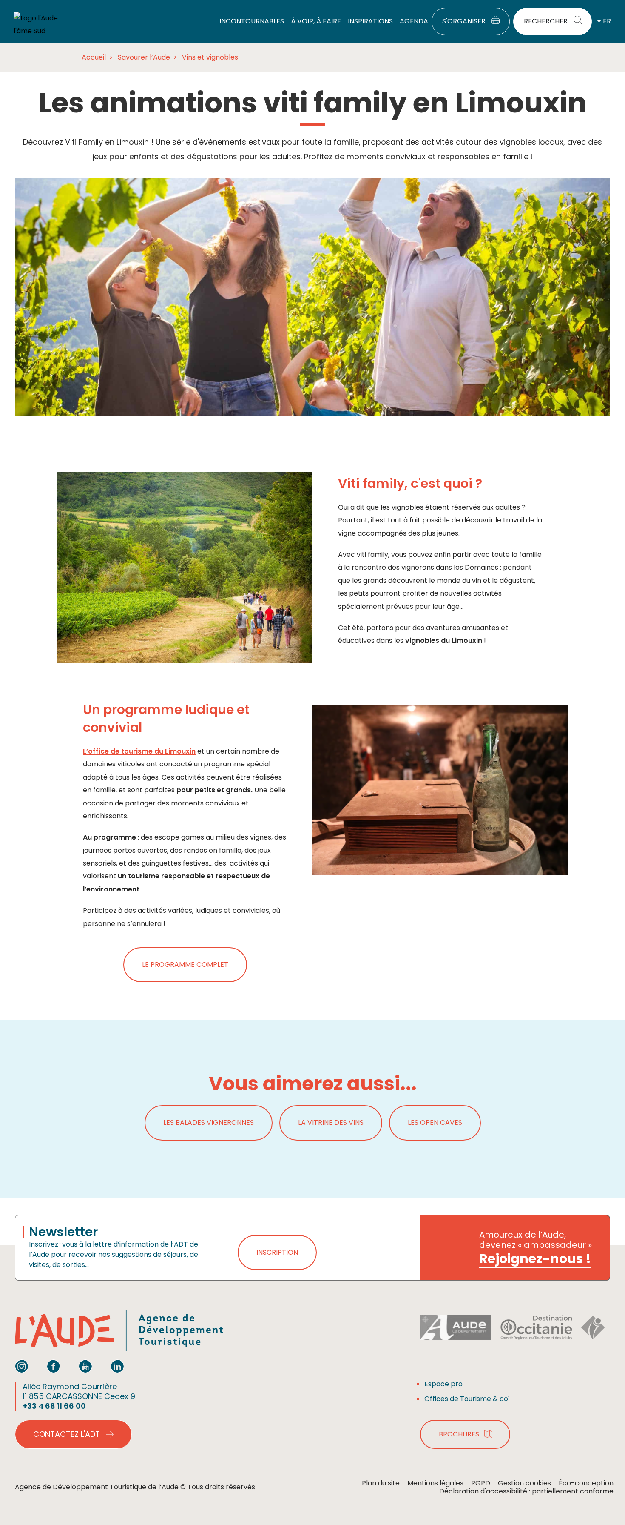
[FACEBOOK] (53, 1366)
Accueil (94, 57)
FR (607, 21)
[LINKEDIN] (117, 1366)
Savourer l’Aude (144, 57)
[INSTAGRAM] (21, 1366)
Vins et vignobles (210, 57)
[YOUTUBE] (85, 1366)
